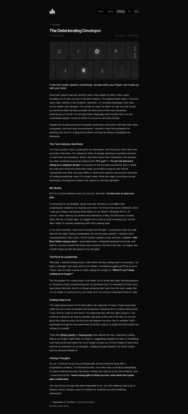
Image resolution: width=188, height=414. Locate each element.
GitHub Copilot (67, 335)
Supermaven (85, 335)
